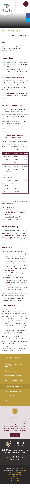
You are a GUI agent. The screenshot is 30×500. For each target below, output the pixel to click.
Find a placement (10, 371)
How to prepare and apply (13, 375)
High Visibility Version (15, 472)
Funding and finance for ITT (11, 31)
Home (3, 30)
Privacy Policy (15, 478)
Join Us (15, 435)
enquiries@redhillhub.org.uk (15, 457)
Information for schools (13, 396)
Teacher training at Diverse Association (14, 381)
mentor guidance (10, 305)
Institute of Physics (11, 217)
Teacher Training (14, 30)
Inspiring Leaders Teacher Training (13, 365)
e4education (22, 470)
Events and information (13, 391)
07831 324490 (15, 459)
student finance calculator (16, 93)
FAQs (6, 400)
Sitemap (15, 476)
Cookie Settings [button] (15, 480)
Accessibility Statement (15, 474)
